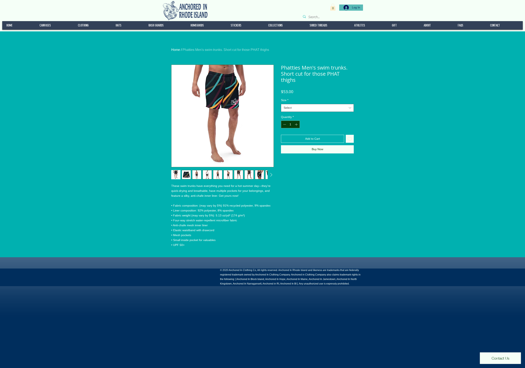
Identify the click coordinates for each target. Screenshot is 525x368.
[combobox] (317, 108)
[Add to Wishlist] (350, 139)
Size (284, 100)
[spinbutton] (290, 124)
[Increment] (296, 124)
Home (175, 49)
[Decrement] (284, 124)
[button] (333, 7)
